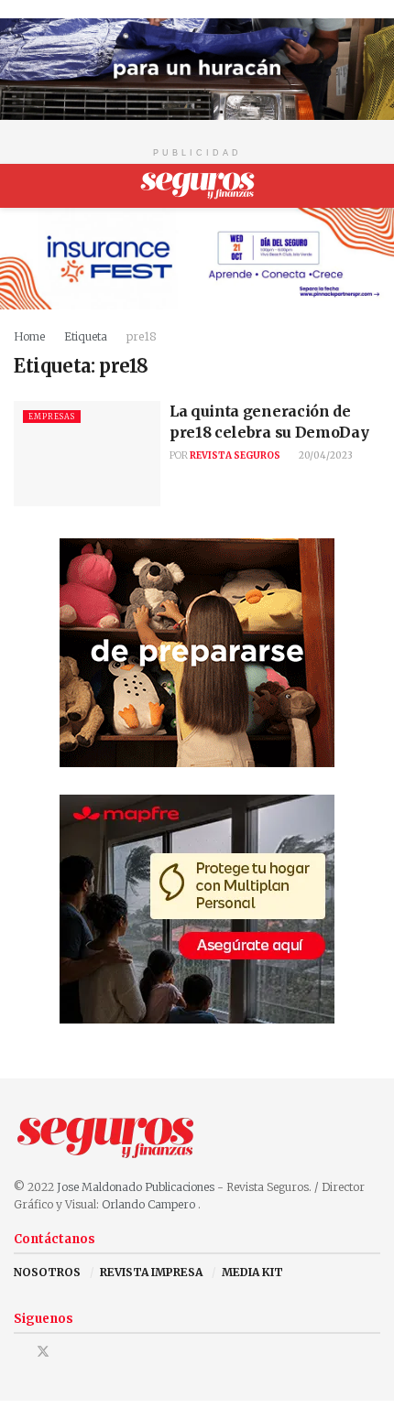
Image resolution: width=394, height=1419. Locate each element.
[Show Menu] (21, 186)
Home (29, 336)
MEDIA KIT (252, 1272)
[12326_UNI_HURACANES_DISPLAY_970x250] (197, 68)
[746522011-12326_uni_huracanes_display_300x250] (197, 651)
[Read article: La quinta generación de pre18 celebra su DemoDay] (87, 453)
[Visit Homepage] (197, 186)
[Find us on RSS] (90, 1351)
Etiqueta (85, 336)
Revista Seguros (235, 455)
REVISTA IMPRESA (151, 1272)
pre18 (141, 336)
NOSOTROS (47, 1272)
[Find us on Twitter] (43, 1351)
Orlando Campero (150, 1204)
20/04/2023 (325, 455)
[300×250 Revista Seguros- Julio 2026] (197, 908)
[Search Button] (372, 186)
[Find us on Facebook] (19, 1351)
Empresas (51, 416)
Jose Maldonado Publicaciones (135, 1187)
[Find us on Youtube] (67, 1351)
